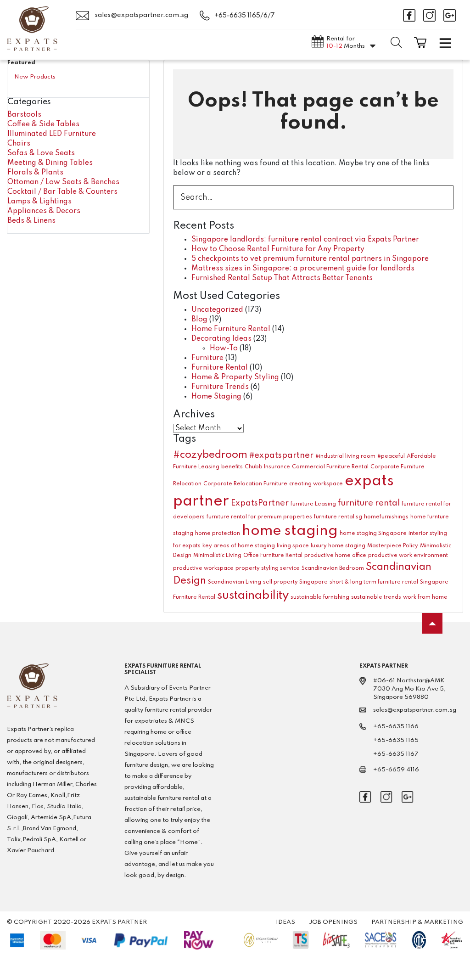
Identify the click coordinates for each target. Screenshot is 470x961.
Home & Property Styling (235, 377)
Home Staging (216, 396)
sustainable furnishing (320, 597)
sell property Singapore (295, 582)
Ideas (285, 922)
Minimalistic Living (217, 555)
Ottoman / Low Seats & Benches (63, 182)
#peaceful (391, 456)
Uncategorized (217, 310)
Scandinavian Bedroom (333, 568)
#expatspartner (281, 455)
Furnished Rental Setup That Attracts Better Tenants (282, 278)
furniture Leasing (313, 504)
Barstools (24, 114)
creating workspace (316, 484)
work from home (425, 597)
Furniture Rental (219, 367)
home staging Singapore (373, 533)
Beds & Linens (31, 221)
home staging (290, 531)
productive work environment (408, 555)
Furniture (207, 358)
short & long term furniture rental (374, 582)
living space (293, 546)
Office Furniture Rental (272, 555)
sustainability (253, 595)
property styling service (267, 568)
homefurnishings (386, 517)
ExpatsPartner (260, 503)
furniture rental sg (338, 517)
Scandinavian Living (234, 582)
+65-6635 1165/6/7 (244, 15)
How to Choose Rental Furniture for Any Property (277, 249)
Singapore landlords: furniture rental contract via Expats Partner (305, 239)
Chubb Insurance (267, 467)
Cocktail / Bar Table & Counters (62, 192)
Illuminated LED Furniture (51, 134)
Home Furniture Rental (230, 329)
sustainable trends (376, 597)
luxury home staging (338, 546)
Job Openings (333, 922)
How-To (224, 348)
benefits (232, 467)
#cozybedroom (210, 455)
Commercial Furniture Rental (330, 467)
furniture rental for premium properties (259, 517)
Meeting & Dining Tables (50, 163)
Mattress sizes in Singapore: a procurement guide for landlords (302, 268)
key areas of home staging (238, 546)
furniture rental (369, 503)
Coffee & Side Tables (43, 124)
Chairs (18, 143)
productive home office (335, 555)
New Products (35, 77)
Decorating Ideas (221, 339)
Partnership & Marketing (417, 922)
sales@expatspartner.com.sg (141, 15)
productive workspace (203, 568)
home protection (217, 533)
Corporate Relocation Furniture (245, 484)
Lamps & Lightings (39, 201)
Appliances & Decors (43, 211)
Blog (199, 319)
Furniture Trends (220, 387)
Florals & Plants (35, 172)
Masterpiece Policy (392, 546)
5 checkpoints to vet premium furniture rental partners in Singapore (310, 259)
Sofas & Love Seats (41, 153)
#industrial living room (345, 456)
